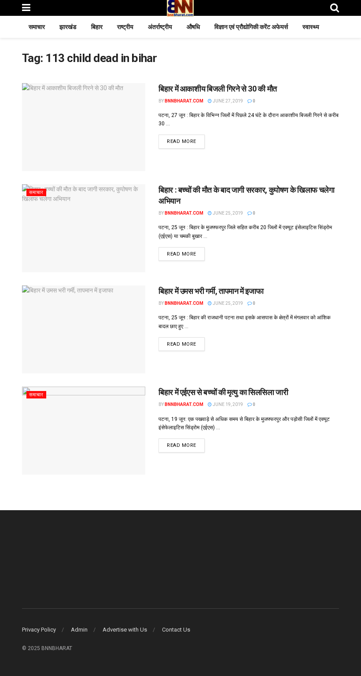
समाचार (37, 26)
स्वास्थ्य (310, 26)
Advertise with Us (125, 629)
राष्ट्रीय (125, 26)
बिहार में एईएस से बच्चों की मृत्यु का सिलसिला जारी (223, 392)
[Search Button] (334, 7)
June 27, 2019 (227, 101)
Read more (186, 141)
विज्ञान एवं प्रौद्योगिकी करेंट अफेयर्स (251, 26)
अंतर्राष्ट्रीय (160, 26)
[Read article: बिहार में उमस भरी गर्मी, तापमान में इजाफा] (83, 329)
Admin (79, 629)
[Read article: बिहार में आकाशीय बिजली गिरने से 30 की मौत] (83, 127)
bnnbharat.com (184, 101)
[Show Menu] (26, 7)
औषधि (193, 26)
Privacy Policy (39, 629)
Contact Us (176, 629)
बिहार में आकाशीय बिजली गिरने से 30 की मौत (217, 88)
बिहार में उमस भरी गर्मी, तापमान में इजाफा (210, 291)
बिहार (97, 26)
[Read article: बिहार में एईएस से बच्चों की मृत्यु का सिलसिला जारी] (83, 431)
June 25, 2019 (227, 213)
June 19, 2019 (227, 404)
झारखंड (68, 26)
